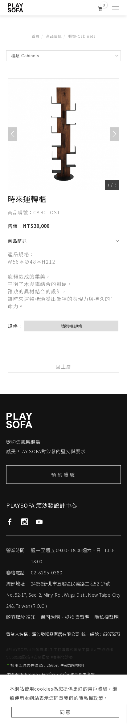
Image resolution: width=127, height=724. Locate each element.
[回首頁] (15, 7)
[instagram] (24, 522)
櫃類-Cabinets (81, 36)
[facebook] (9, 522)
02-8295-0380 (46, 572)
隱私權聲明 (106, 617)
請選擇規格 (71, 326)
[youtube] (39, 522)
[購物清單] (100, 7)
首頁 (36, 36)
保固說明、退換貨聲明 (65, 617)
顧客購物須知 (21, 617)
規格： (15, 326)
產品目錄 (54, 36)
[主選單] (115, 8)
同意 (65, 712)
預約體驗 (63, 474)
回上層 (64, 366)
